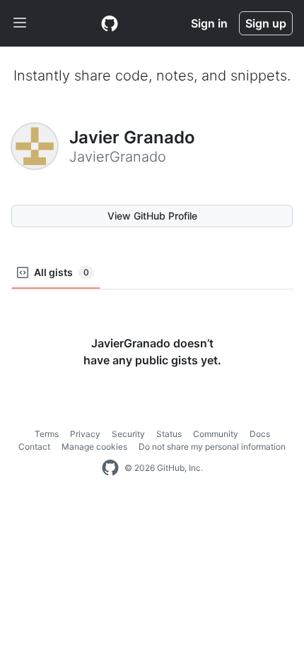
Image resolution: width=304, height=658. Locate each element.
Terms (47, 434)
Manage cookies (94, 446)
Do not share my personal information (212, 446)
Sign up (265, 23)
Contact (34, 446)
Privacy (85, 434)
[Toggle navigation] (19, 23)
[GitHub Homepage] (110, 468)
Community (215, 434)
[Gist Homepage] (109, 23)
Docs (260, 434)
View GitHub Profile (152, 216)
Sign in (209, 23)
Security (128, 434)
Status (169, 434)
